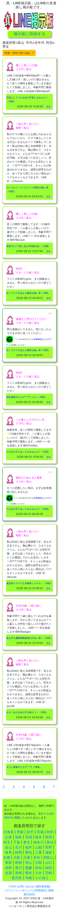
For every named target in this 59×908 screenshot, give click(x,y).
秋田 (50, 832)
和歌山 (48, 857)
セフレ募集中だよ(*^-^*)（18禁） (24, 767)
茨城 (28, 837)
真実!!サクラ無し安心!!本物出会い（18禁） (28, 246)
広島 (38, 862)
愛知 (28, 852)
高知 (38, 868)
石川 (18, 847)
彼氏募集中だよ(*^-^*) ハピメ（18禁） (26, 397)
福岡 (48, 868)
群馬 (48, 837)
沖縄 (28, 878)
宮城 (40, 832)
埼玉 (6, 842)
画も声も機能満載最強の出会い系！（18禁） (29, 638)
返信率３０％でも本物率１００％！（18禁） (29, 583)
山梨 (38, 847)
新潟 (50, 842)
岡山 (28, 862)
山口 (48, 862)
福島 (18, 837)
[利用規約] (40, 890)
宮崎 (48, 873)
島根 (18, 862)
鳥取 (8, 862)
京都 (6, 857)
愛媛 (28, 868)
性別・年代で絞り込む (18, 53)
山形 (8, 837)
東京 (26, 842)
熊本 (28, 873)
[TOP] (12, 886)
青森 (20, 832)
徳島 (8, 868)
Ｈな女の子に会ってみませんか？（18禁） (28, 451)
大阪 (16, 857)
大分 (38, 873)
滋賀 (48, 852)
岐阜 (8, 852)
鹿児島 (16, 878)
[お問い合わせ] (25, 886)
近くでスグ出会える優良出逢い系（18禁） (28, 293)
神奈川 (38, 842)
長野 (48, 847)
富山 (8, 847)
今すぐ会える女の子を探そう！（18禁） (27, 712)
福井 (28, 847)
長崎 (18, 873)
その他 (40, 878)
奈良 (36, 857)
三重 (38, 852)
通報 (48, 106)
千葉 (16, 842)
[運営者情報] (42, 886)
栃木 (38, 837)
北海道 (8, 832)
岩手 (30, 832)
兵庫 (26, 857)
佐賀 (8, 873)
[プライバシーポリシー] (19, 890)
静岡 (18, 852)
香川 (18, 868)
